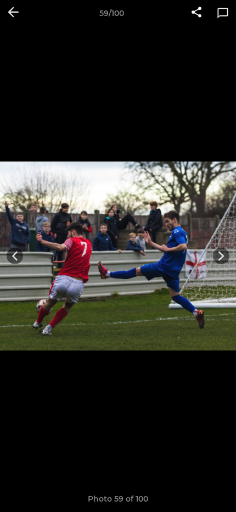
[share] (196, 13)
